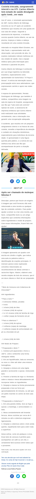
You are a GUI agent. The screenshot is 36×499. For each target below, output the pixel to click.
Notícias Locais (6, 469)
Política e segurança (12, 491)
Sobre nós (4, 491)
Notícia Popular (16, 469)
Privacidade (26, 491)
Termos (21, 491)
